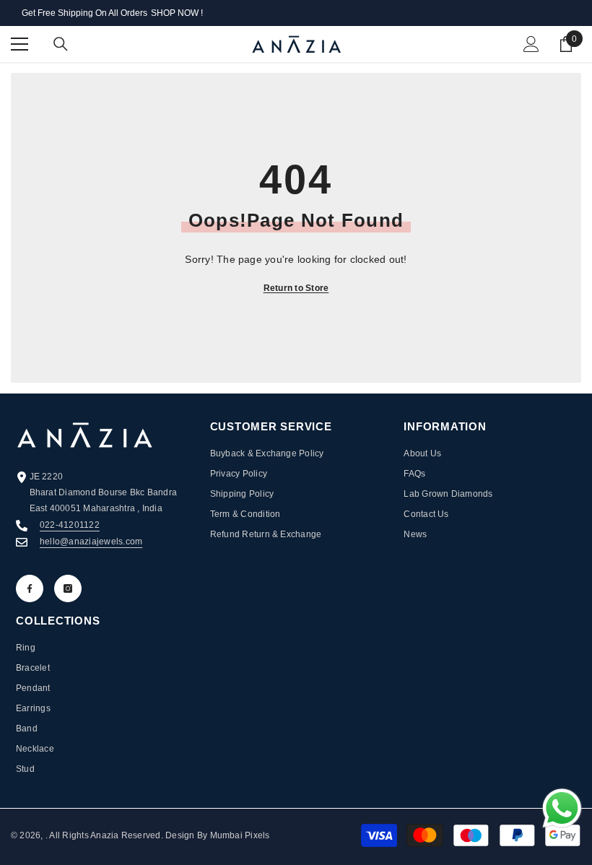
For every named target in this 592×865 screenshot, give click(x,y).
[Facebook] (29, 588)
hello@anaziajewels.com (91, 541)
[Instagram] (68, 588)
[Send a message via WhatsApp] (562, 808)
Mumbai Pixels (238, 835)
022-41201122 (70, 525)
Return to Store (296, 288)
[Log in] (531, 44)
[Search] (60, 44)
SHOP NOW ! (177, 13)
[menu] (19, 44)
